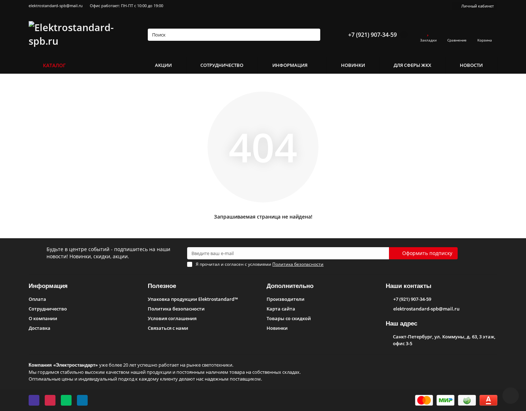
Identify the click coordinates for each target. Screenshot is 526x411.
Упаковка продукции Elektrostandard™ (193, 299)
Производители (286, 299)
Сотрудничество (48, 308)
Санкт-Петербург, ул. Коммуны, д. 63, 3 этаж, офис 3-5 (444, 340)
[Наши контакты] (510, 395)
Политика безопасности (176, 308)
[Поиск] (313, 34)
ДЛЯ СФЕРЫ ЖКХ (412, 65)
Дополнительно (290, 286)
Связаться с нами (168, 328)
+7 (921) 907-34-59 (372, 35)
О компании (43, 318)
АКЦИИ (163, 65)
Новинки (277, 328)
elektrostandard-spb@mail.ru (56, 5)
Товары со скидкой (289, 318)
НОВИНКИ (353, 65)
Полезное (162, 286)
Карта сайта (281, 308)
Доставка (39, 328)
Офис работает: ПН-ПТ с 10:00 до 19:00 (126, 5)
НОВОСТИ (471, 65)
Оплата (37, 299)
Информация (48, 286)
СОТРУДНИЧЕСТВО (221, 65)
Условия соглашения (172, 318)
